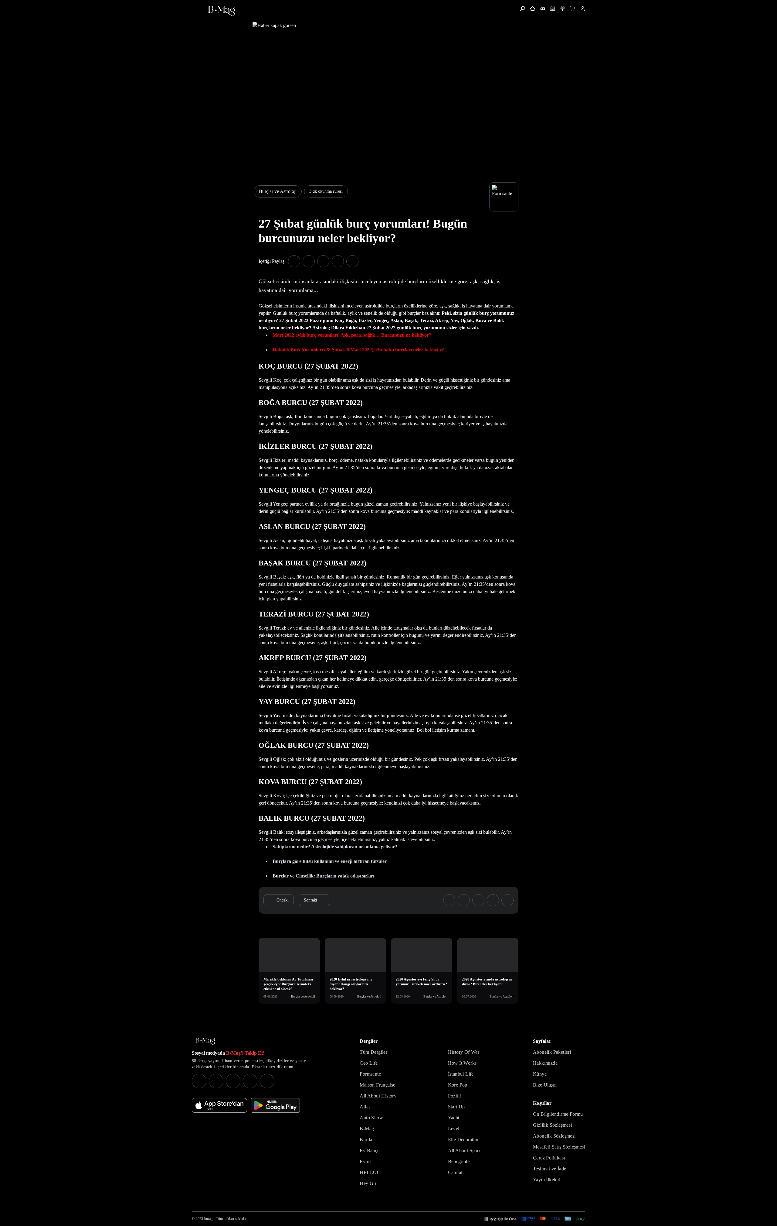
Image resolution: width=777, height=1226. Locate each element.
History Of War (464, 1052)
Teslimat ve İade (549, 1168)
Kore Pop (457, 1084)
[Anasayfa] (532, 8)
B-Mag (367, 1128)
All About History (378, 1095)
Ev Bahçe (369, 1150)
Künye (540, 1074)
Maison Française (377, 1084)
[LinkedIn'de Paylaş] (338, 261)
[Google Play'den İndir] (275, 1105)
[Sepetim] (572, 8)
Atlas (365, 1106)
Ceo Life (369, 1063)
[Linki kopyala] (352, 261)
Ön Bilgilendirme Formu (558, 1114)
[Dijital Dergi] (552, 8)
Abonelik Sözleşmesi (554, 1135)
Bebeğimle (459, 1161)
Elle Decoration (464, 1139)
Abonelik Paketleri (552, 1052)
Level (454, 1128)
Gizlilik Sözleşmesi (552, 1125)
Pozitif (454, 1095)
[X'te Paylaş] (309, 261)
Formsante (370, 1074)
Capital (455, 1172)
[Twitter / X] (233, 1081)
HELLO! (369, 1172)
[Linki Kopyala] (507, 900)
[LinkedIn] (250, 1081)
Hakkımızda (545, 1063)
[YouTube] (216, 1081)
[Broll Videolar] (562, 8)
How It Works (462, 1063)
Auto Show (371, 1117)
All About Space (465, 1150)
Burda (366, 1139)
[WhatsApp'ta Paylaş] (323, 261)
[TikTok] (267, 1081)
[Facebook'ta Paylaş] (294, 261)
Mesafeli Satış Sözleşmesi (559, 1146)
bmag (208, 1219)
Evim (365, 1161)
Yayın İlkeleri (547, 1179)
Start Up (456, 1106)
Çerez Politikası (549, 1157)
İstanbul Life (461, 1074)
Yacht (454, 1117)
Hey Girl (369, 1183)
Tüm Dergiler (373, 1052)
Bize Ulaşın (545, 1084)
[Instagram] (199, 1081)
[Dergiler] (542, 8)
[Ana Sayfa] (205, 1041)
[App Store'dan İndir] (219, 1105)
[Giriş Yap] (582, 8)
